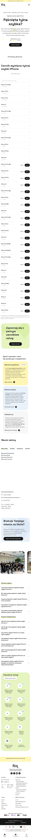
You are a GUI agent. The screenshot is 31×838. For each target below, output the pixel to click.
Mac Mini (3, 808)
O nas (17, 799)
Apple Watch (4, 805)
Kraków (17, 788)
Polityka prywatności (10, 822)
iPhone (3, 799)
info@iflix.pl (6, 782)
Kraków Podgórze (20, 791)
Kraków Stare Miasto (21, 789)
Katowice (18, 793)
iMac (2, 807)
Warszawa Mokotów (21, 786)
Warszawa (18, 779)
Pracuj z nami (19, 805)
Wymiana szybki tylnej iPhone (20, 12)
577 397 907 (6, 500)
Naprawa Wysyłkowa (20, 801)
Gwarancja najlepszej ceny (22, 807)
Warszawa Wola (20, 781)
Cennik (3, 797)
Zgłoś (27, 165)
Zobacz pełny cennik (10, 678)
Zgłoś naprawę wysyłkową (13, 538)
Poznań (17, 794)
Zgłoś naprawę (15, 44)
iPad (2, 801)
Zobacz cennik (15, 344)
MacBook (3, 803)
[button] (15, 588)
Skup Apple (18, 803)
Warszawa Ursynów (21, 784)
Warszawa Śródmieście (7, 492)
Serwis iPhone (7, 12)
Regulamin (23, 822)
